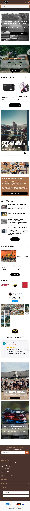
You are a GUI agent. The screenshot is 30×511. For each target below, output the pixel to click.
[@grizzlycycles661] (10, 294)
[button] (1, 348)
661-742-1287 (6, 469)
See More (14, 274)
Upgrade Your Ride (15, 193)
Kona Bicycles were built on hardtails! (17, 213)
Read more (10, 210)
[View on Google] (4, 343)
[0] (28, 2)
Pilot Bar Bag (5, 97)
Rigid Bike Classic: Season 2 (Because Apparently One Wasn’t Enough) (16, 218)
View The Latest (14, 105)
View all (14, 239)
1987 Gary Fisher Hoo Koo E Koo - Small (8, 266)
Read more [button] (9, 353)
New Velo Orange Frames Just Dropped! (17, 204)
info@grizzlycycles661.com (9, 473)
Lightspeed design (11, 506)
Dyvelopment (19, 506)
